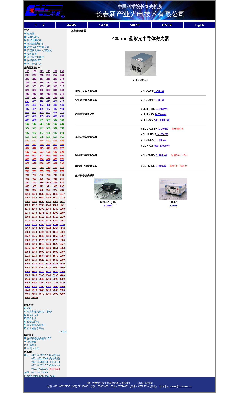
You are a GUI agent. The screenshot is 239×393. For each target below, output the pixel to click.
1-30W (173, 205)
